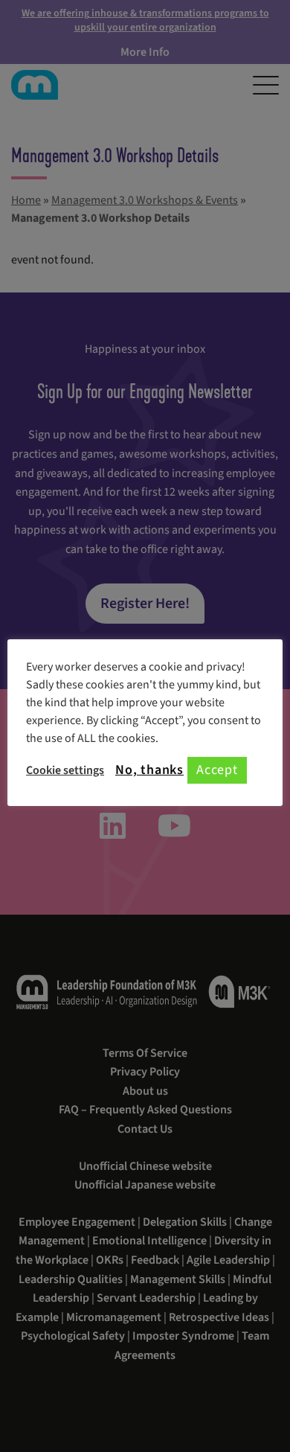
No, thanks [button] (149, 770)
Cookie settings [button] (65, 770)
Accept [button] (217, 770)
